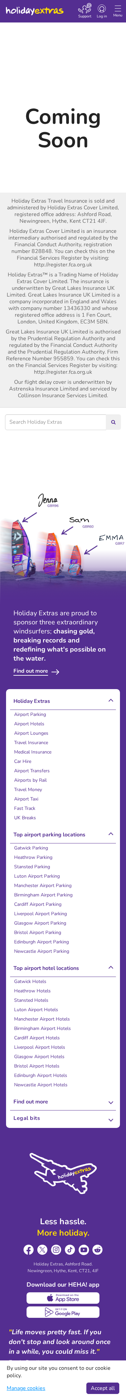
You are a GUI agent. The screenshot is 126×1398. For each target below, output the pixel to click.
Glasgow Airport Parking (40, 923)
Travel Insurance (31, 742)
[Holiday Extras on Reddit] (97, 1250)
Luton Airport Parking (37, 876)
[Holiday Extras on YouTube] (84, 1250)
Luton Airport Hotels (36, 1009)
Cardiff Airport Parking (37, 904)
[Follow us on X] (42, 1250)
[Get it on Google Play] (63, 1312)
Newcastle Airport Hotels (41, 1085)
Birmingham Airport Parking (43, 895)
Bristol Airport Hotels (36, 1066)
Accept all (103, 1388)
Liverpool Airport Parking (40, 914)
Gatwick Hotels (30, 981)
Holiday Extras (34, 8)
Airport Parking (30, 714)
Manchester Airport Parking (43, 885)
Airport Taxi (26, 799)
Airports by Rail (30, 780)
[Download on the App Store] (63, 1298)
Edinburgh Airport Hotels (40, 1075)
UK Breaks (25, 818)
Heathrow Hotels (32, 991)
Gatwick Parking (31, 848)
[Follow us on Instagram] (56, 1250)
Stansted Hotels (31, 1000)
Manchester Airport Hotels (42, 1019)
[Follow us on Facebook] (29, 1250)
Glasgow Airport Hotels (39, 1056)
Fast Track (24, 808)
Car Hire (22, 761)
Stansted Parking (32, 867)
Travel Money (28, 789)
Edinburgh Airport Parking (41, 942)
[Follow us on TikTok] (70, 1250)
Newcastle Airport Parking (41, 951)
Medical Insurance (32, 752)
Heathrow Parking (33, 857)
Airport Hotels (29, 724)
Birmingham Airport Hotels (42, 1028)
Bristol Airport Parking (37, 932)
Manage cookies (26, 1388)
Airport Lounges (31, 733)
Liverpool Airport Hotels (39, 1047)
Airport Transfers (32, 771)
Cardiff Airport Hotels (37, 1038)
